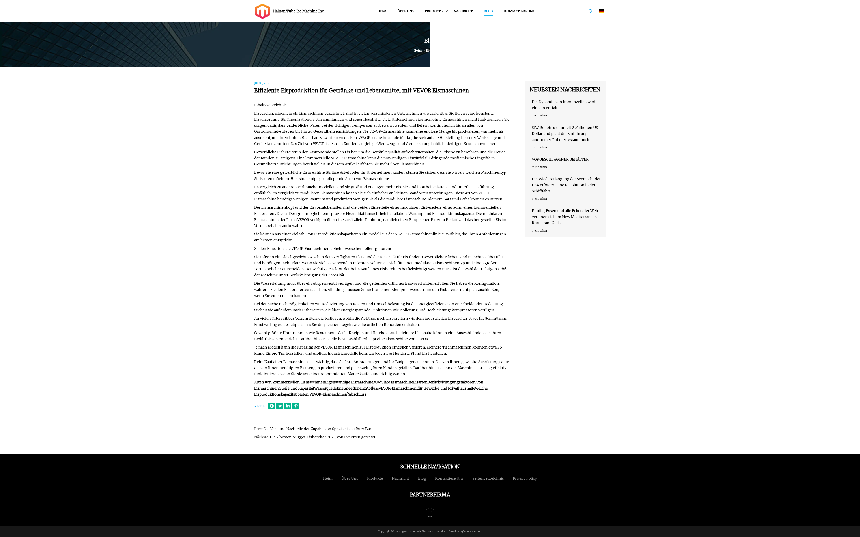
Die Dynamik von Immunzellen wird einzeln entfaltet (563, 105)
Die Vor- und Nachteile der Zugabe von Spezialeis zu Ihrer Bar (317, 429)
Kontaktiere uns (519, 11)
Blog (488, 11)
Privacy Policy (525, 478)
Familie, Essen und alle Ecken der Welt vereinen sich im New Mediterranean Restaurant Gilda (565, 216)
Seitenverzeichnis (488, 478)
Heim (382, 11)
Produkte (434, 11)
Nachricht (463, 11)
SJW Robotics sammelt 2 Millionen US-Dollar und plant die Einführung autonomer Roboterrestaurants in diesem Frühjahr (566, 134)
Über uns (406, 11)
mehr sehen (539, 115)
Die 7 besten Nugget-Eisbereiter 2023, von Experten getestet (322, 437)
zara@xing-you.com (469, 531)
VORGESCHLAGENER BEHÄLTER (560, 159)
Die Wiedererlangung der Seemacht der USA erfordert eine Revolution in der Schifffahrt (566, 185)
